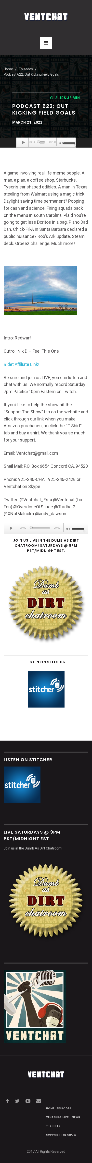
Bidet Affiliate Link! (21, 364)
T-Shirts (53, 1126)
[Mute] (61, 143)
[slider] (68, 143)
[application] (46, 143)
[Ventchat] (46, 14)
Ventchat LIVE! (57, 1117)
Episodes (64, 1108)
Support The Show (61, 1135)
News (76, 1117)
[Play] (24, 142)
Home (8, 69)
